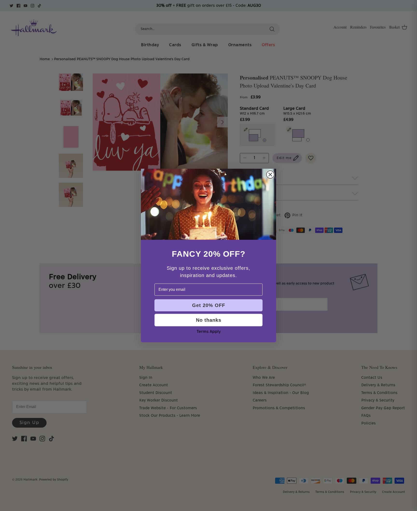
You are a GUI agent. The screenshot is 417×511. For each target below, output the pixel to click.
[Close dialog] (270, 174)
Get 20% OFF (208, 305)
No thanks (208, 320)
